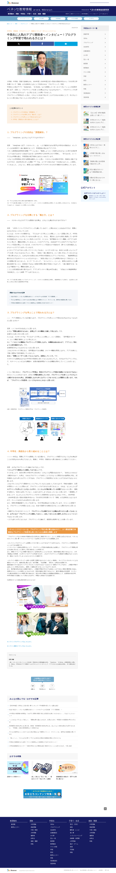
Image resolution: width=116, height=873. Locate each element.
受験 (17, 14)
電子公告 (107, 870)
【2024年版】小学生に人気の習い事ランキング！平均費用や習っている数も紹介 (33, 705)
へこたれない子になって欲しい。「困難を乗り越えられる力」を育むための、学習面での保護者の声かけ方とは (42, 721)
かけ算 (86, 55)
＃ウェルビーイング (24, 18)
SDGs (85, 38)
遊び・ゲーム (74, 844)
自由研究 (86, 47)
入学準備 (72, 841)
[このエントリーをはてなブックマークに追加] (66, 45)
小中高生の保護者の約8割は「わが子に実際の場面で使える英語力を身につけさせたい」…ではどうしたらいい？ (42, 714)
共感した (33, 689)
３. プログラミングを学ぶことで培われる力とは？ (26, 117)
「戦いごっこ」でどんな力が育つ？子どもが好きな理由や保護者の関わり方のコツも (35, 738)
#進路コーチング (36, 31)
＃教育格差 (58, 18)
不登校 (72, 849)
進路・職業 (42, 14)
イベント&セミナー (94, 13)
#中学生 (9, 31)
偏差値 (33, 835)
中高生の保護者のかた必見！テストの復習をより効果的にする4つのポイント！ (32, 303)
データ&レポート (104, 13)
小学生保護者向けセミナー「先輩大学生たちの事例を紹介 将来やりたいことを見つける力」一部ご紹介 (40, 746)
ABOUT (67, 13)
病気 (71, 827)
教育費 (86, 63)
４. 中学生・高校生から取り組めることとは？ (25, 119)
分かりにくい (52, 689)
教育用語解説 (85, 13)
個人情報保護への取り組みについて (88, 870)
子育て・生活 (31, 14)
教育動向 (11, 14)
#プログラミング (24, 31)
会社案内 (101, 870)
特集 (85, 89)
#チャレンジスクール (49, 31)
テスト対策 (87, 72)
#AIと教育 (41, 18)
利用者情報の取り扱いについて (71, 870)
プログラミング (88, 42)
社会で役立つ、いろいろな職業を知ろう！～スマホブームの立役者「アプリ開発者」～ (34, 296)
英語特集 (86, 97)
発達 (71, 846)
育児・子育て (74, 824)
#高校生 (15, 31)
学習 (85, 76)
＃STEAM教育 (74, 18)
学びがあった (42, 689)
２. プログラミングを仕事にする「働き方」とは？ (26, 114)
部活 (85, 80)
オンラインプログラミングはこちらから (19, 641)
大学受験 (33, 832)
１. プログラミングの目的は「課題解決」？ (24, 112)
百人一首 (86, 59)
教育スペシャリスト (75, 13)
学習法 (23, 14)
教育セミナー (88, 84)
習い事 (72, 832)
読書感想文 (87, 51)
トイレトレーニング (76, 835)
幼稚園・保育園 (74, 838)
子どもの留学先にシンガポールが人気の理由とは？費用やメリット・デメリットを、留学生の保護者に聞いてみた (41, 299)
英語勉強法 (87, 93)
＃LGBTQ (91, 18)
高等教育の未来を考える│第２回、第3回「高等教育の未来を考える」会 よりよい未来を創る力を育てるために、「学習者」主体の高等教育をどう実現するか (42, 727)
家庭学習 (86, 34)
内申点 (33, 838)
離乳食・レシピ (74, 830)
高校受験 (33, 827)
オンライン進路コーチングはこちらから (19, 646)
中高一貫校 (34, 830)
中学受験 (33, 824)
